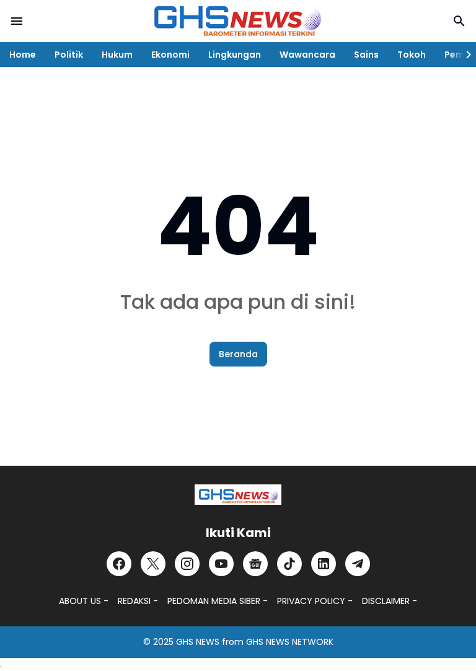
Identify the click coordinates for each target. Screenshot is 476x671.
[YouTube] (221, 563)
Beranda (238, 354)
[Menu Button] (16, 21)
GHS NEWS (197, 642)
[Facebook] (119, 563)
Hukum (117, 54)
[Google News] (255, 563)
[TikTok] (289, 563)
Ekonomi (170, 54)
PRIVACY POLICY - (315, 601)
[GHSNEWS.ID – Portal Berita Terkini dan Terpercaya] (238, 494)
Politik (69, 54)
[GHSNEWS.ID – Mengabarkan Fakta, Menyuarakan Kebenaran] (238, 21)
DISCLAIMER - (389, 601)
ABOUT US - (83, 601)
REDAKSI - (138, 601)
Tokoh (411, 54)
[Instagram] (187, 563)
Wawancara (307, 54)
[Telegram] (357, 563)
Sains (366, 54)
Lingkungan (234, 54)
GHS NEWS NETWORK (289, 642)
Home (22, 54)
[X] (153, 563)
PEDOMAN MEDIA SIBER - (217, 601)
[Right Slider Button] (463, 54)
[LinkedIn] (323, 563)
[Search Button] (459, 21)
